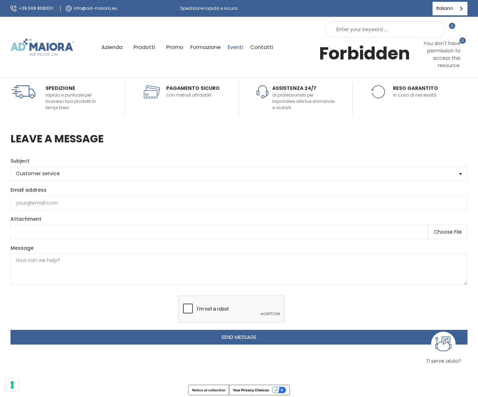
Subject (19, 160)
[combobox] (450, 8)
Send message (239, 337)
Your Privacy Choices (251, 390)
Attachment (25, 218)
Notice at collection (208, 390)
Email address (28, 189)
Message (22, 247)
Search (434, 29)
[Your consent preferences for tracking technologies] (12, 384)
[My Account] (464, 29)
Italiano (444, 8)
